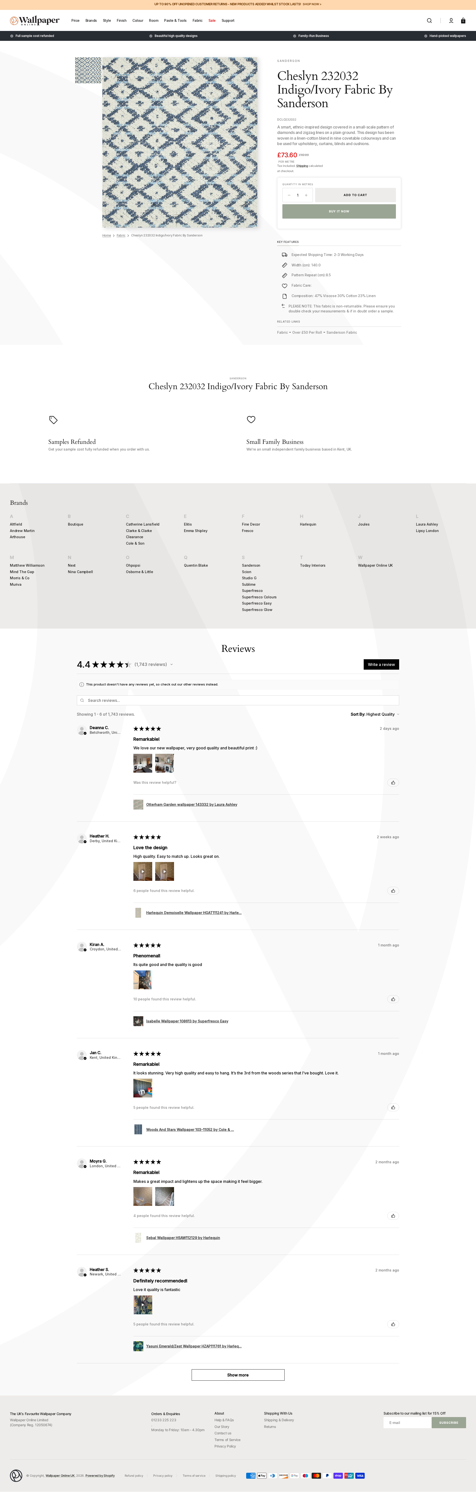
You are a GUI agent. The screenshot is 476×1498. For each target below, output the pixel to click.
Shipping (302, 166)
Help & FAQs (224, 1420)
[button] (429, 20)
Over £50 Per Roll (307, 332)
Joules (364, 524)
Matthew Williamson (27, 565)
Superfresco (252, 590)
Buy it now (339, 211)
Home (106, 235)
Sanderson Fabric (342, 332)
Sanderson (251, 565)
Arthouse (17, 537)
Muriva (16, 584)
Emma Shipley (196, 531)
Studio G (249, 578)
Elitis (188, 524)
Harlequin (308, 524)
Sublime (249, 584)
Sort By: (358, 714)
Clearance (134, 537)
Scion (246, 572)
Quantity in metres (297, 184)
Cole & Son (135, 543)
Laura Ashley (427, 524)
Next (72, 565)
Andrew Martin (22, 531)
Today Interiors (313, 565)
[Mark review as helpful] (393, 783)
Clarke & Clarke (139, 531)
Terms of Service (227, 1440)
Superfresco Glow (257, 610)
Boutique (75, 524)
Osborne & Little (139, 572)
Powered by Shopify (100, 1475)
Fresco (247, 531)
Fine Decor (251, 524)
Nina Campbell (80, 572)
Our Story (221, 1426)
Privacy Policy (225, 1446)
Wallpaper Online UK (375, 565)
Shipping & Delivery (279, 1420)
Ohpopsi (133, 565)
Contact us (222, 1433)
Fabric (121, 235)
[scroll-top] (465, 1487)
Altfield (16, 524)
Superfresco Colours (259, 597)
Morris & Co (20, 578)
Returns (270, 1426)
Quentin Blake (196, 565)
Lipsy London (427, 531)
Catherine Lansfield (142, 524)
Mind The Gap (22, 572)
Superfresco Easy (257, 603)
